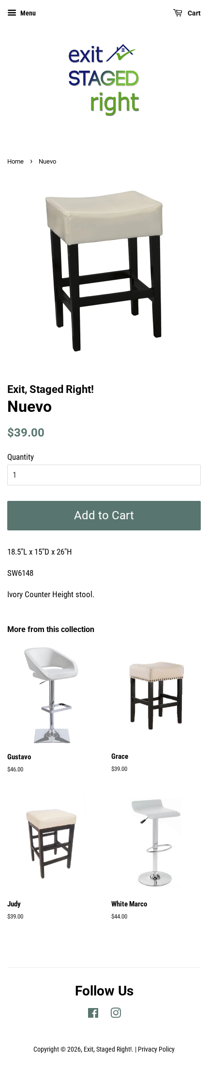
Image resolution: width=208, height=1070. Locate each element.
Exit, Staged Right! (108, 1049)
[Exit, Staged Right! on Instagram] (115, 1015)
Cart (193, 13)
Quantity (20, 457)
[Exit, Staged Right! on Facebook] (93, 1015)
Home (15, 161)
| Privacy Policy (155, 1049)
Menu (27, 13)
